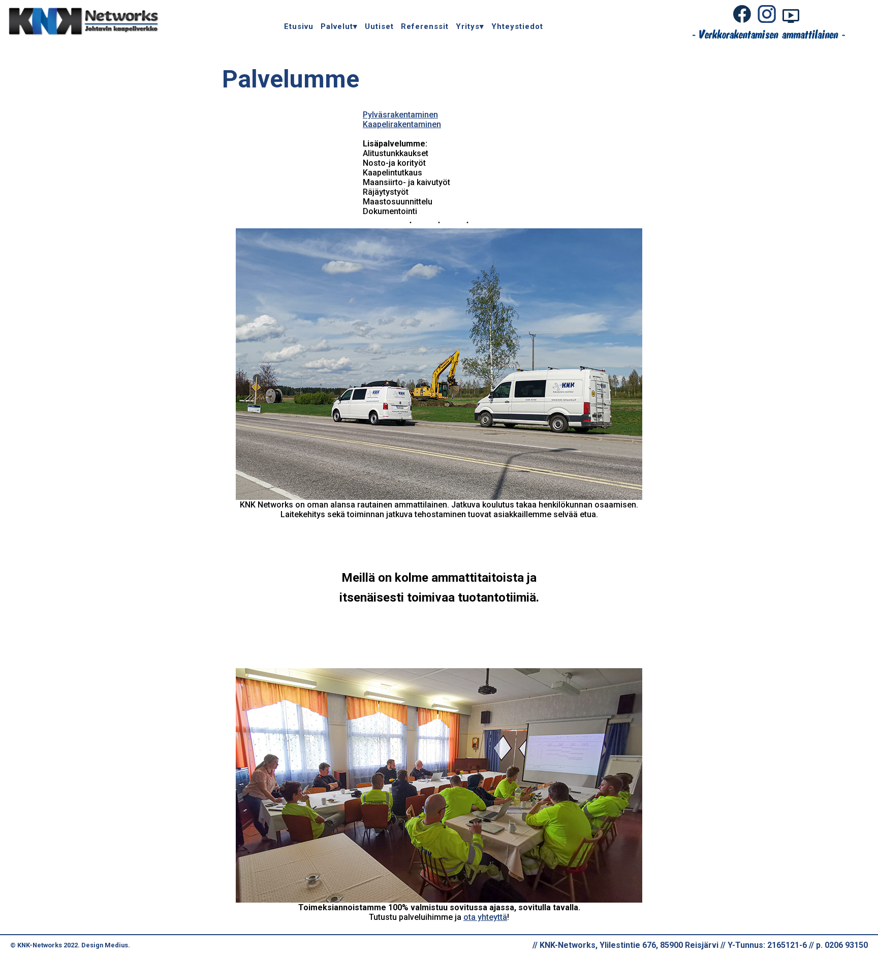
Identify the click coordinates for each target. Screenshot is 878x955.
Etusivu (298, 26)
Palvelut (337, 26)
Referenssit (425, 26)
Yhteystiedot (517, 26)
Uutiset (379, 26)
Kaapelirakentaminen (402, 124)
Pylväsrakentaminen (400, 115)
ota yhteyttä (485, 917)
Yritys (468, 26)
